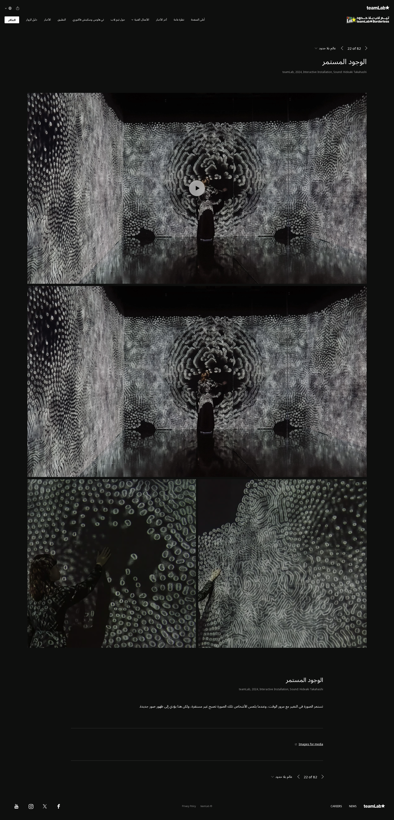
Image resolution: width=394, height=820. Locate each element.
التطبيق (62, 20)
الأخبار (47, 20)
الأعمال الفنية (142, 20)
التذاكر (12, 20)
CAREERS (336, 806)
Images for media (311, 744)
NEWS (353, 806)
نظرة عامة (179, 20)
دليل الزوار (31, 20)
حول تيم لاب (118, 20)
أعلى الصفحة (198, 20)
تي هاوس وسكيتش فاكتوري (88, 20)
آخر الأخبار (161, 20)
